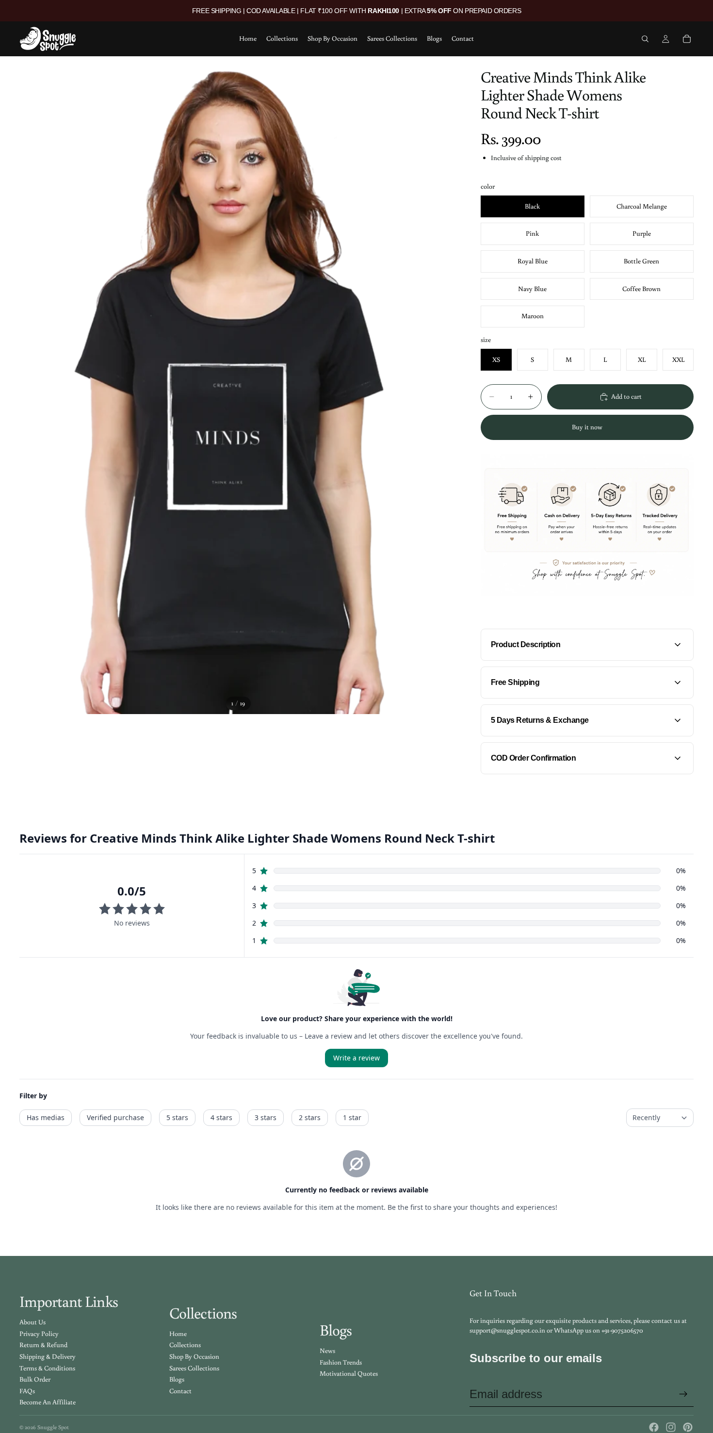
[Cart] (686, 38)
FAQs (27, 1390)
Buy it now (587, 427)
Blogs (176, 1379)
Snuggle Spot (53, 1427)
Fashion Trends (341, 1362)
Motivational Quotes (349, 1373)
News (327, 1350)
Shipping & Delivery (47, 1356)
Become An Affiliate (47, 1402)
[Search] (645, 38)
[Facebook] (654, 1427)
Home (178, 1333)
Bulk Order (34, 1379)
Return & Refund (43, 1344)
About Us (32, 1322)
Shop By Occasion (194, 1356)
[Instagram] (671, 1427)
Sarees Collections (194, 1368)
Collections (185, 1344)
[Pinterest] (688, 1427)
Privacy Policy (39, 1333)
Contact (180, 1390)
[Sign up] (683, 1394)
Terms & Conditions (47, 1368)
